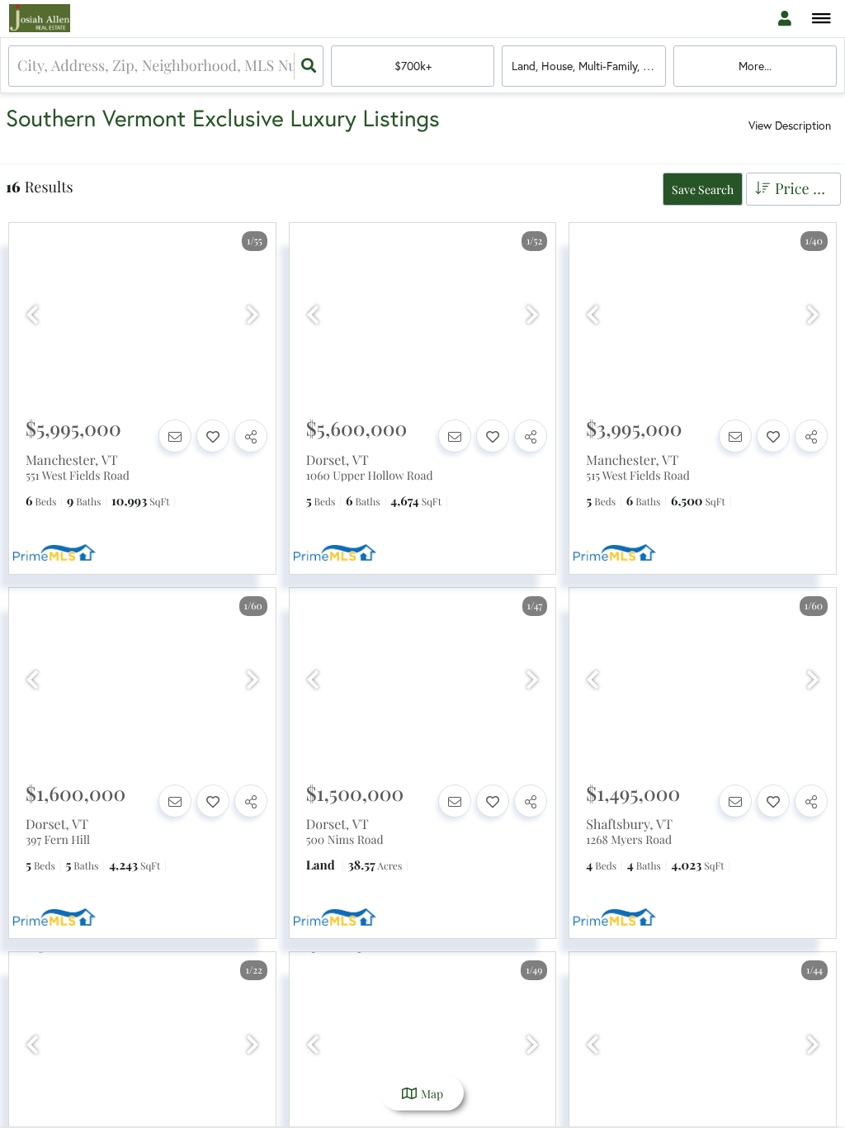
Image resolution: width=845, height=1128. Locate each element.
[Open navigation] (821, 19)
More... (755, 65)
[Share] (250, 436)
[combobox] (19, 65)
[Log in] (784, 18)
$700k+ (413, 65)
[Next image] (252, 314)
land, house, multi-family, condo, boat (588, 65)
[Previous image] (32, 314)
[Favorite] (212, 436)
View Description (789, 125)
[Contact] (174, 436)
